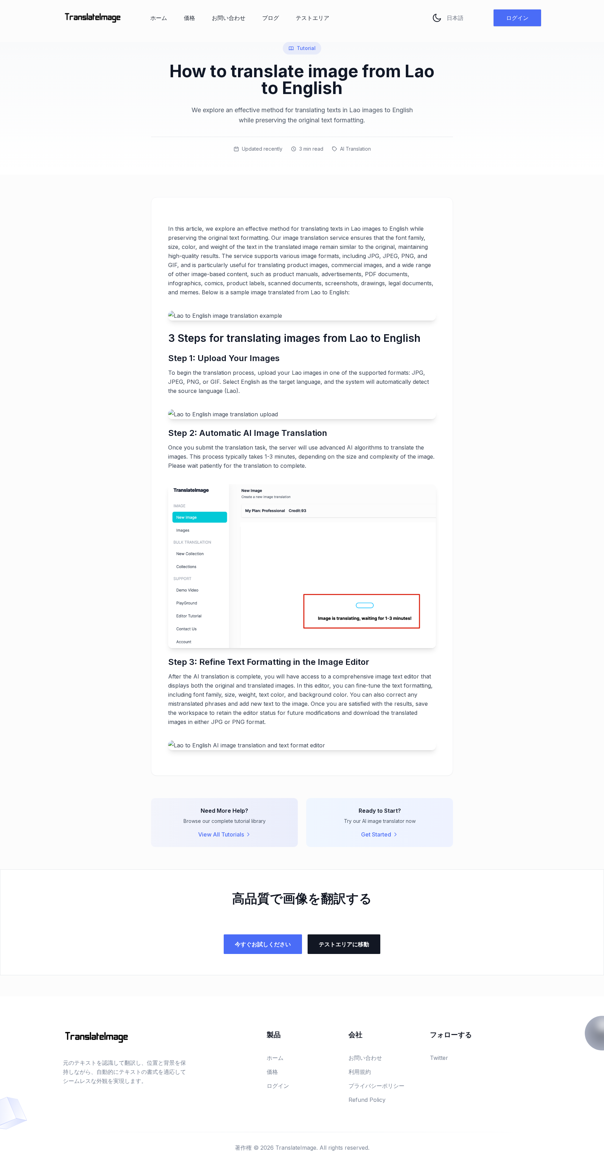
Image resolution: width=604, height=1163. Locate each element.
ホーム (158, 17)
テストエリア (312, 17)
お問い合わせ (228, 17)
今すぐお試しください (263, 944)
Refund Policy (367, 1099)
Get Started (376, 834)
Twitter (439, 1057)
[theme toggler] (437, 18)
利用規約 (359, 1071)
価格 (189, 17)
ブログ (270, 17)
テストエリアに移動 (344, 944)
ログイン (517, 17)
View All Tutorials (221, 834)
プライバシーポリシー (376, 1085)
